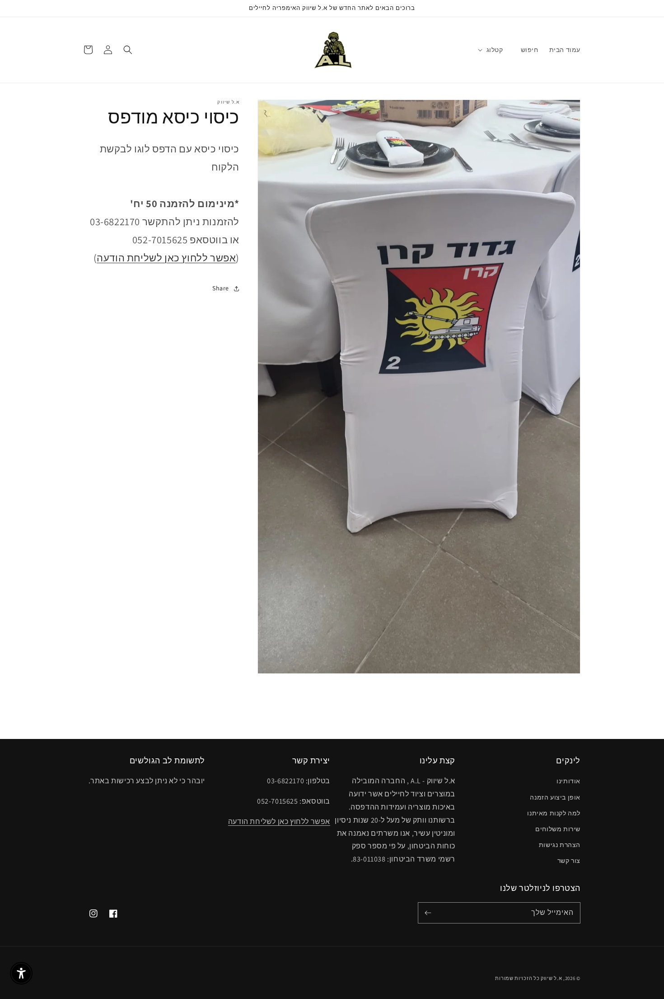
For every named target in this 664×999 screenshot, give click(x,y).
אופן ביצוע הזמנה (555, 797)
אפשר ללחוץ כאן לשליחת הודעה (166, 258)
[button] (494, 49)
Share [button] (220, 288)
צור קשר (568, 861)
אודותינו (568, 781)
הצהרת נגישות (559, 845)
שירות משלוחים (557, 829)
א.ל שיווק (551, 978)
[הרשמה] (428, 912)
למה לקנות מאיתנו (553, 813)
